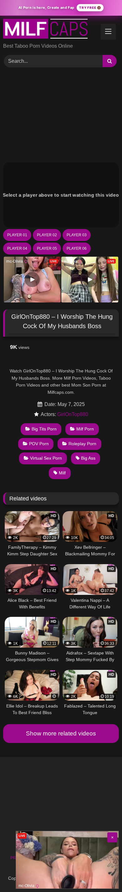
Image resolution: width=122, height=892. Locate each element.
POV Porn (39, 443)
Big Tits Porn (44, 428)
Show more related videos (61, 733)
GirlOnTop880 (72, 414)
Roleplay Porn (82, 443)
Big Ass (88, 458)
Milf (62, 472)
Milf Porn (85, 428)
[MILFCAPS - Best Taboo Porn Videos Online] (50, 30)
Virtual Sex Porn (46, 458)
